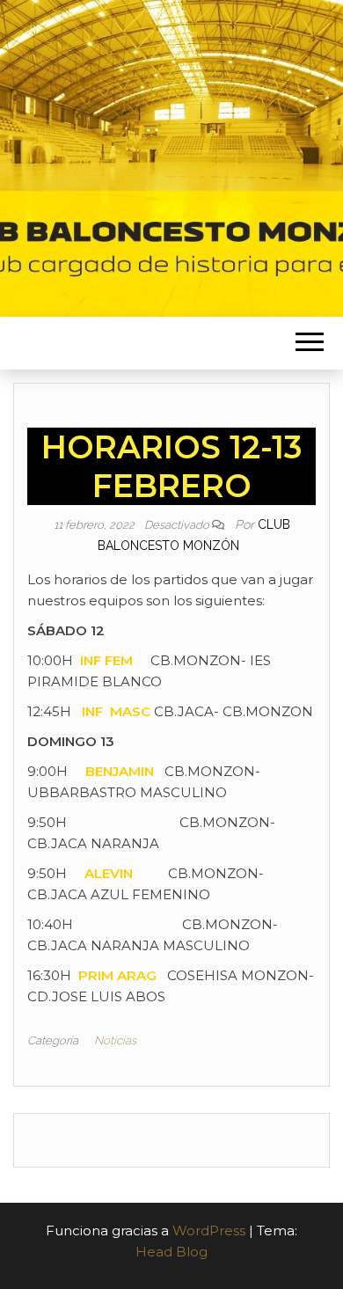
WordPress (208, 1230)
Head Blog (171, 1251)
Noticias (115, 1040)
